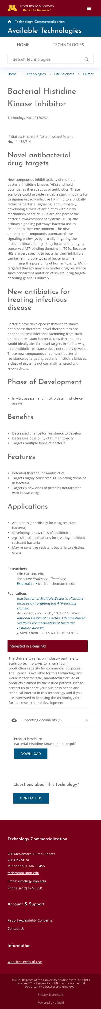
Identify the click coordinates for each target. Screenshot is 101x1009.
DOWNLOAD (31, 754)
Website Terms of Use (25, 962)
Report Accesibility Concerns (30, 920)
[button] (50, 720)
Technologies (68, 44)
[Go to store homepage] (29, 6)
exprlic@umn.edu (32, 881)
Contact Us (16, 928)
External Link (27, 583)
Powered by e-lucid (50, 1003)
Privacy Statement (50, 995)
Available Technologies (45, 31)
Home (23, 44)
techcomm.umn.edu (23, 873)
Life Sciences (64, 74)
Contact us (31, 798)
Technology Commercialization (40, 22)
